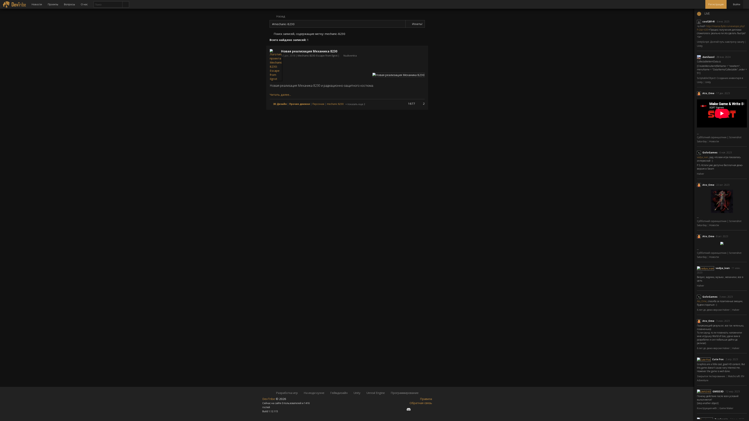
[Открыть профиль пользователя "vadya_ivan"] (706, 268)
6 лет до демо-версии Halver (713, 309)
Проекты (53, 4)
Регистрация (716, 4)
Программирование (405, 393)
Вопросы (69, 4)
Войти (736, 4)
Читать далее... (280, 94)
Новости (37, 4)
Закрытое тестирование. (711, 376)
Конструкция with (707, 408)
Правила (426, 399)
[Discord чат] (408, 409)
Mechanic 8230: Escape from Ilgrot (318, 55)
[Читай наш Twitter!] (416, 409)
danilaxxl (708, 57)
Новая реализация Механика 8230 (309, 51)
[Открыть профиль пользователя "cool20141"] (699, 21)
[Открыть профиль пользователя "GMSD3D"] (705, 391)
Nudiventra (350, 55)
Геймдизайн (339, 393)
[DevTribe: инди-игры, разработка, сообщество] (14, 4)
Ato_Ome (708, 93)
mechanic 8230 (335, 104)
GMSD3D (718, 391)
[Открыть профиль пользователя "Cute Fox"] (704, 359)
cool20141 (708, 21)
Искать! (416, 24)
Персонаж (318, 104)
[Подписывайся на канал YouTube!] (422, 409)
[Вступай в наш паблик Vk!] (401, 409)
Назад (280, 16)
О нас (84, 4)
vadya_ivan (702, 157)
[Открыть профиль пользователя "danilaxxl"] (699, 57)
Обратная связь (421, 403)
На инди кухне (314, 393)
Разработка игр (287, 393)
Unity (700, 46)
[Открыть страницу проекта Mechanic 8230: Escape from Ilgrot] (276, 65)
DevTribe (269, 399)
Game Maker (726, 408)
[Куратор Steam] (429, 409)
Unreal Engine (375, 393)
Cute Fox (718, 359)
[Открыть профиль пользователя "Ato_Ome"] (699, 93)
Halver (700, 173)
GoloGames (709, 152)
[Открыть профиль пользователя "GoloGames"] (699, 152)
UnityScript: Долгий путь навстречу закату (721, 41)
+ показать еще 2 (355, 104)
